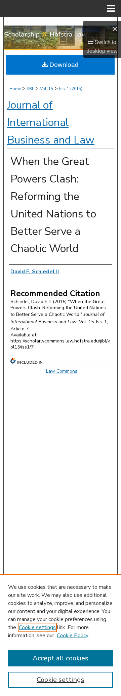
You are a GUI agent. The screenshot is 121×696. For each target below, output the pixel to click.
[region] (60, 635)
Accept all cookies (60, 658)
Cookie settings (37, 627)
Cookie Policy (72, 635)
